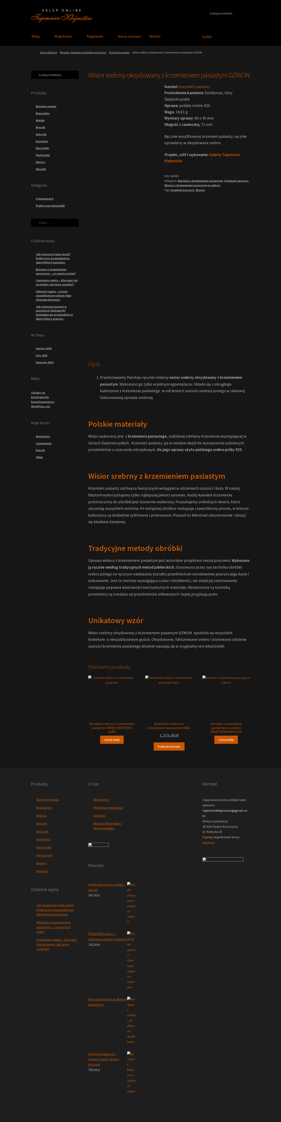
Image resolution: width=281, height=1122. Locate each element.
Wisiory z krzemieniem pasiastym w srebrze (192, 185)
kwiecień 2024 (44, 362)
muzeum (208, 842)
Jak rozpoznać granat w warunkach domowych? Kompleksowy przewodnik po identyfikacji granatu (54, 313)
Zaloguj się (38, 392)
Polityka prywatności (108, 808)
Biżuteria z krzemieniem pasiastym (200, 181)
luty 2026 (41, 355)
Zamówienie (43, 443)
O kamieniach (44, 199)
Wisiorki (41, 169)
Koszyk (40, 450)
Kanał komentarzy (43, 402)
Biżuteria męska (46, 106)
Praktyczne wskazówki (50, 205)
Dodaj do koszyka (169, 746)
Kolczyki (41, 134)
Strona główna (48, 52)
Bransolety (43, 113)
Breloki (40, 120)
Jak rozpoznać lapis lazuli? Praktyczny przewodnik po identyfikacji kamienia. (53, 258)
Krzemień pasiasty (119, 52)
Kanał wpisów (40, 397)
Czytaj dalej (112, 740)
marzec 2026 (44, 348)
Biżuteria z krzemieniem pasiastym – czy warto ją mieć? (56, 271)
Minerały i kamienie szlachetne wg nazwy (83, 52)
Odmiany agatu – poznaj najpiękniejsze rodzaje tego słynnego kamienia (53, 295)
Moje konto (63, 36)
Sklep (35, 36)
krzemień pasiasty (194, 86)
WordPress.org (40, 406)
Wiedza (154, 36)
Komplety (42, 141)
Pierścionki (43, 155)
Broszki (40, 127)
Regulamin (95, 36)
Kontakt (99, 816)
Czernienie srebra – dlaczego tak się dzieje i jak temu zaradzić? (57, 282)
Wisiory (200, 190)
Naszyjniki (42, 148)
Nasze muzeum (129, 36)
